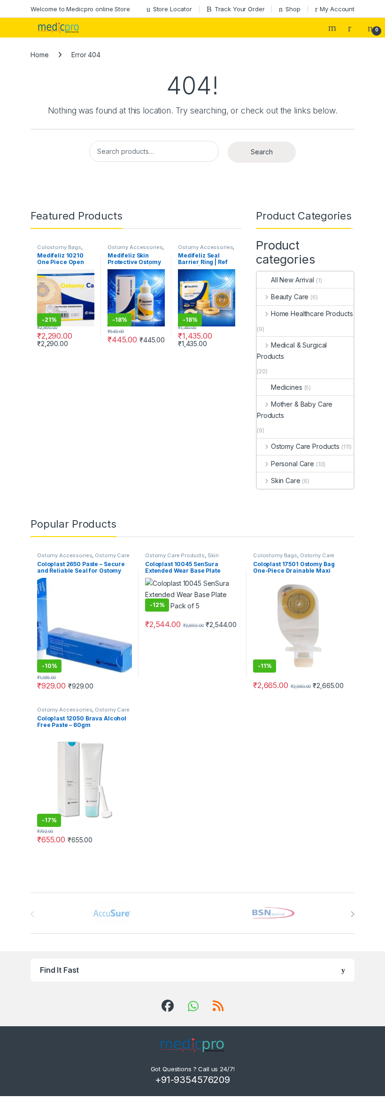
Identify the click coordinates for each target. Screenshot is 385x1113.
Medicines (286, 387)
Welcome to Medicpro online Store (80, 9)
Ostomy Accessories (135, 247)
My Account (337, 9)
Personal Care (292, 464)
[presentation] (352, 914)
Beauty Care (289, 297)
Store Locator (172, 9)
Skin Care (285, 481)
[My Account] (353, 27)
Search (333, 28)
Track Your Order (240, 9)
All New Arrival (292, 280)
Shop (292, 9)
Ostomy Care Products (305, 446)
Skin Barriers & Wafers (181, 558)
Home (39, 55)
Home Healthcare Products (312, 314)
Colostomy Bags (59, 247)
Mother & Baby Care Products (294, 409)
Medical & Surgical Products (292, 350)
